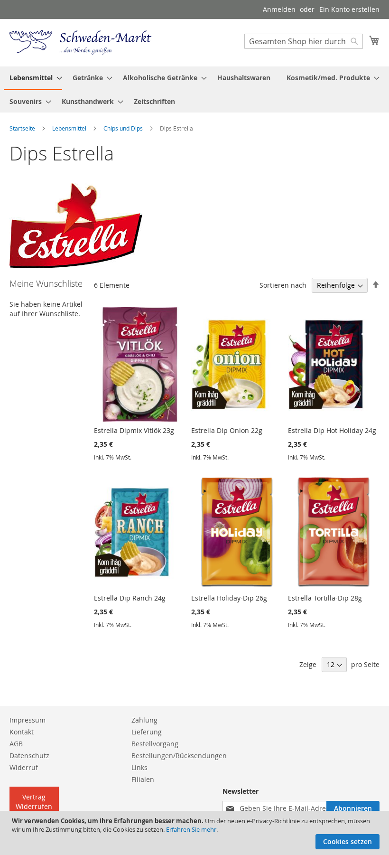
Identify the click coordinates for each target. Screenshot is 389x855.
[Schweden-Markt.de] (80, 42)
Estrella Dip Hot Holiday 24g (332, 430)
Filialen (142, 779)
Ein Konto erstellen (349, 9)
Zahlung (144, 719)
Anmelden (279, 9)
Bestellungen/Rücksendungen (179, 755)
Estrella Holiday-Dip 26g (229, 597)
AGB (16, 743)
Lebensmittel (69, 128)
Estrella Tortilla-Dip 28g (325, 597)
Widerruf (23, 767)
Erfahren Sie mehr (191, 829)
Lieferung (146, 731)
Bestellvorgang (154, 743)
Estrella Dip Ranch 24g (130, 597)
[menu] (194, 89)
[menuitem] (33, 78)
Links (139, 767)
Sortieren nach (282, 285)
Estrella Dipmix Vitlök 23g (134, 430)
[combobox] (303, 41)
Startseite (22, 128)
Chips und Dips (123, 128)
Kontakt (21, 731)
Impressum (27, 719)
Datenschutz (29, 755)
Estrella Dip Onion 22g (226, 430)
